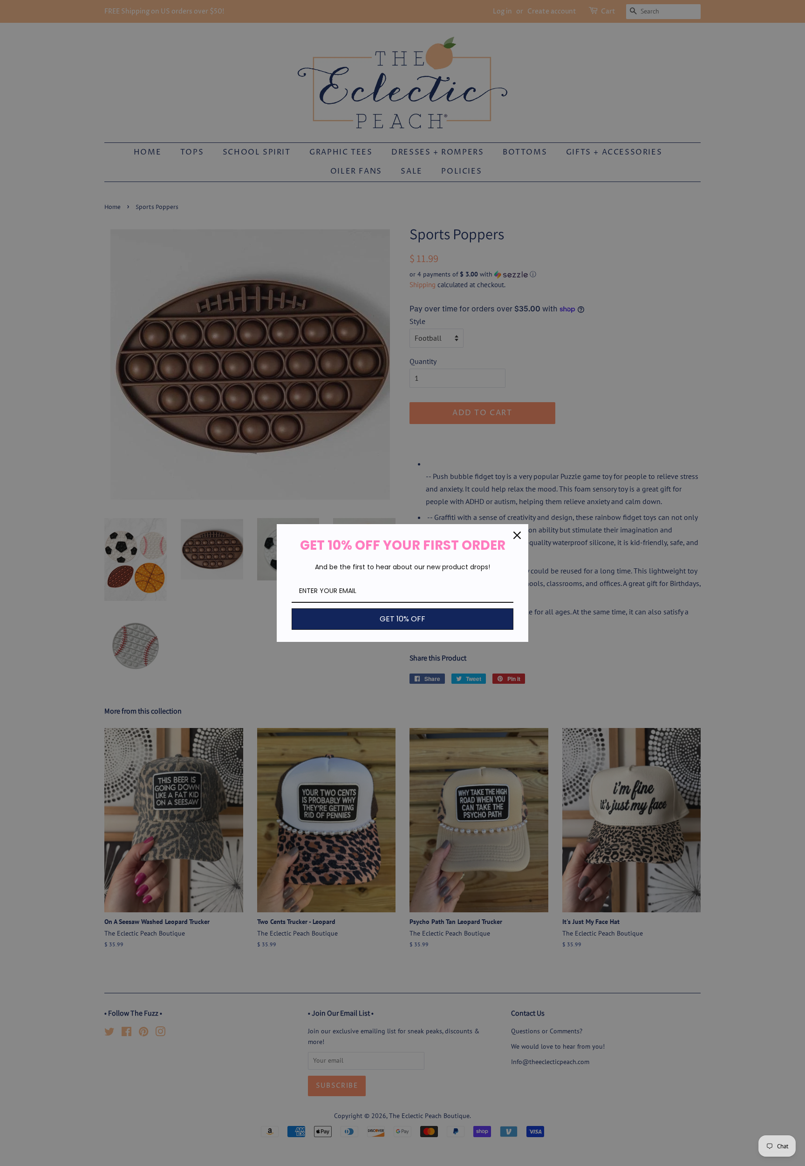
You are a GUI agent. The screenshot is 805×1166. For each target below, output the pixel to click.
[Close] (517, 535)
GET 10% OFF (402, 618)
